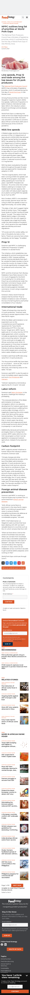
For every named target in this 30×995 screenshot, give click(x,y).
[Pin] (19, 563)
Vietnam (5, 379)
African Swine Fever (10, 23)
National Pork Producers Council (16, 86)
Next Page (17, 885)
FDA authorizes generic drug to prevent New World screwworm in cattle (14, 656)
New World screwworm (10, 652)
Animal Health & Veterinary (12, 22)
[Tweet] (15, 563)
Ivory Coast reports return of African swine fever (10, 721)
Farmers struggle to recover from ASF (9, 779)
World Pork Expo (15, 92)
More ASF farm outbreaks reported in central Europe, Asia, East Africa (9, 768)
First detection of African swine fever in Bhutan (9, 688)
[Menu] (26, 17)
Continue (15, 991)
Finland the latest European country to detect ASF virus (9, 792)
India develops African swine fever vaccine (10, 839)
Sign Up (8, 644)
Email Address (8, 594)
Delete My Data (15, 949)
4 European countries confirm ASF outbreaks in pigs (10, 816)
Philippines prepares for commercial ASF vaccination (10, 875)
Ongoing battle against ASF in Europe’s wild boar (10, 698)
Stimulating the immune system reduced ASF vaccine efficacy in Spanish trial (10, 804)
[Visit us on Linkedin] (5, 944)
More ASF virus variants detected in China (10, 708)
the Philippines (14, 377)
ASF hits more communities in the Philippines (8, 863)
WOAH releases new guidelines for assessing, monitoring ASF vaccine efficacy (9, 828)
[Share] (7, 563)
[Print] (3, 563)
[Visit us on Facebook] (2, 944)
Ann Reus (4, 47)
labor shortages (17, 392)
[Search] (22, 17)
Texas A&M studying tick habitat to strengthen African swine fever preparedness (9, 744)
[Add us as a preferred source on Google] (23, 563)
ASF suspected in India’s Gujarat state (9, 755)
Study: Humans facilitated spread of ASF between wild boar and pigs (10, 852)
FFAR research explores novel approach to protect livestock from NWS (14, 666)
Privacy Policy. (17, 641)
